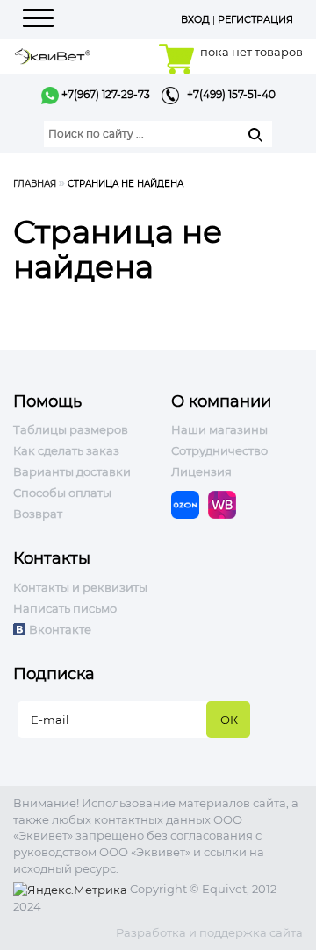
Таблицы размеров (70, 429)
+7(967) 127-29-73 (104, 94)
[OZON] (189, 504)
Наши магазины (219, 429)
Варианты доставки (72, 471)
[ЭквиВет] (52, 55)
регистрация (255, 19)
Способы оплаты (62, 493)
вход (195, 19)
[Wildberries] (226, 504)
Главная (34, 183)
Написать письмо (65, 608)
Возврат (37, 514)
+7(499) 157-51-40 (227, 94)
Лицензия (201, 471)
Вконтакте (60, 629)
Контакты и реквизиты (80, 587)
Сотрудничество (219, 450)
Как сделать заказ (66, 450)
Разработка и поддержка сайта (209, 932)
